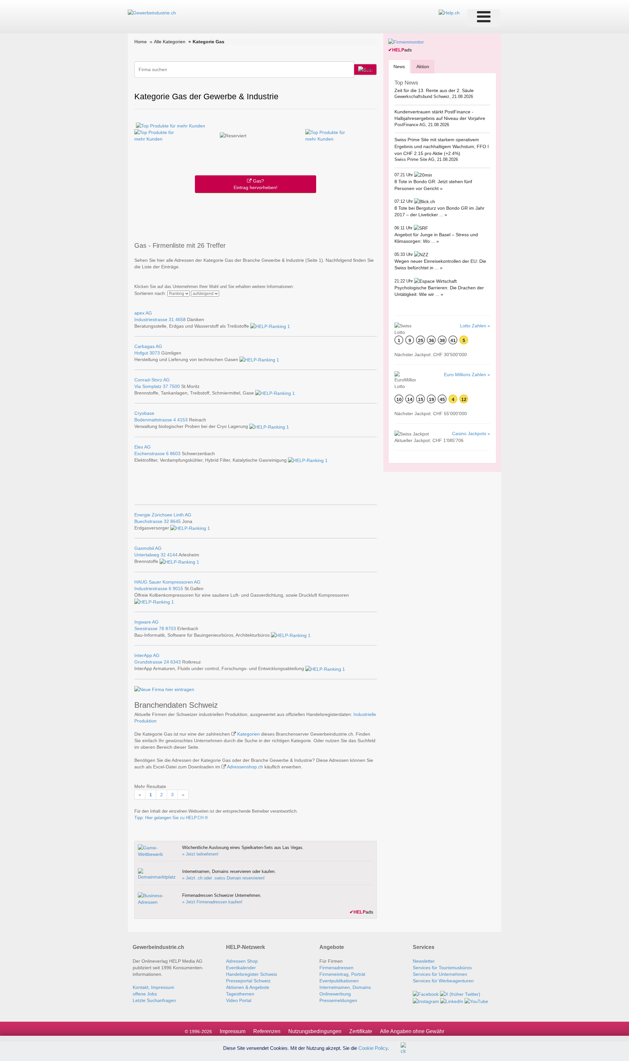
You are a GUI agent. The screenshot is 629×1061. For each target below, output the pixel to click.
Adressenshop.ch (245, 766)
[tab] (399, 66)
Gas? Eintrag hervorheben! (255, 184)
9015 (178, 588)
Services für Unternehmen (440, 974)
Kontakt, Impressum (153, 987)
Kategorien (248, 734)
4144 (172, 554)
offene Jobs (145, 993)
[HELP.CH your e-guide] (449, 12)
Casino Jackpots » (471, 433)
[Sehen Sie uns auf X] (460, 993)
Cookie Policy (373, 1048)
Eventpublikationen (339, 980)
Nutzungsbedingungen (314, 1031)
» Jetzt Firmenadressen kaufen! (212, 901)
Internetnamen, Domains (345, 987)
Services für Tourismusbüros (442, 967)
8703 (170, 628)
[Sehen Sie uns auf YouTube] (476, 1000)
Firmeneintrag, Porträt (342, 974)
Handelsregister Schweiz (251, 974)
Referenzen (266, 1031)
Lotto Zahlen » (475, 325)
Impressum (232, 1031)
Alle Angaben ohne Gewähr (412, 1031)
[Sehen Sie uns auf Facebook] (426, 993)
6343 (175, 662)
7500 (174, 386)
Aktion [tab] (422, 66)
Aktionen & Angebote (247, 987)
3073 (154, 353)
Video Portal (238, 1000)
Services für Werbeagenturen (443, 980)
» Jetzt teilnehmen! (200, 854)
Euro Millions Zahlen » (467, 374)
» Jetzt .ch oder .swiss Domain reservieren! (223, 878)
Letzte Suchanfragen (154, 1000)
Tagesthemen (240, 993)
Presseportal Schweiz (248, 980)
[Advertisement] (255, 216)
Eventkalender (241, 967)
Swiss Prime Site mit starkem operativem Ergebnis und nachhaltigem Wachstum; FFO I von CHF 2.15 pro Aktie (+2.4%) (441, 146)
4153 (182, 419)
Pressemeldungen (338, 1000)
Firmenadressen (336, 967)
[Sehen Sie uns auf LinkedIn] (451, 1000)
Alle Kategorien (169, 41)
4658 (180, 319)
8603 (175, 453)
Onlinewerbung (335, 993)
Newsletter (424, 961)
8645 (175, 521)
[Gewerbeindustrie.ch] (152, 12)
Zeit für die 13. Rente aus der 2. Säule (434, 90)
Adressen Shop (242, 961)
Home (140, 41)
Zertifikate (360, 1031)
